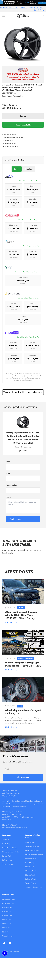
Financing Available (23, 125)
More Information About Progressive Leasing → (26, 246)
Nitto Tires (6, 928)
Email (8, 473)
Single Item (28, 169)
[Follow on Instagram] (10, 943)
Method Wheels (30, 871)
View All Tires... (7, 936)
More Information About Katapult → (29, 220)
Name (8, 461)
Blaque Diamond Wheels (34, 854)
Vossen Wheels (30, 883)
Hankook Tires (7, 915)
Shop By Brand (39, 10)
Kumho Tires (6, 919)
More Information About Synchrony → (29, 298)
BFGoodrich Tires (8, 899)
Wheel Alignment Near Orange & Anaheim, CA (23, 712)
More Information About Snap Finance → (28, 272)
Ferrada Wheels (30, 858)
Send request (15, 519)
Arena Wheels (30, 842)
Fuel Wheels (29, 863)
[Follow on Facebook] (4, 943)
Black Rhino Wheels (32, 850)
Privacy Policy (7, 856)
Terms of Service (8, 864)
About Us (5, 839)
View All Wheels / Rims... (34, 887)
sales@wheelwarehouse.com (17, 827)
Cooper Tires (7, 907)
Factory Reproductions (15, 96)
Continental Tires (8, 903)
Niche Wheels (30, 875)
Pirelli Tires (6, 932)
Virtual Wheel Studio (9, 848)
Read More (11, 622)
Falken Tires (6, 911)
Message (9, 497)
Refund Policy (7, 860)
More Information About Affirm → (30, 181)
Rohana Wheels (30, 879)
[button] (5, 953)
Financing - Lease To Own (9, 7)
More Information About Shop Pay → (29, 337)
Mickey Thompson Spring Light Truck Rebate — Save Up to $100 (23, 664)
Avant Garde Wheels (32, 846)
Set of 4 (16, 169)
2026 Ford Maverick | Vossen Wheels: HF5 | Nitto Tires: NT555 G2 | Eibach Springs (21, 615)
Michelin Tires (7, 924)
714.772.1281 (38, 7)
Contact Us (23, 7)
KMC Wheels (29, 867)
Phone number (11, 485)
